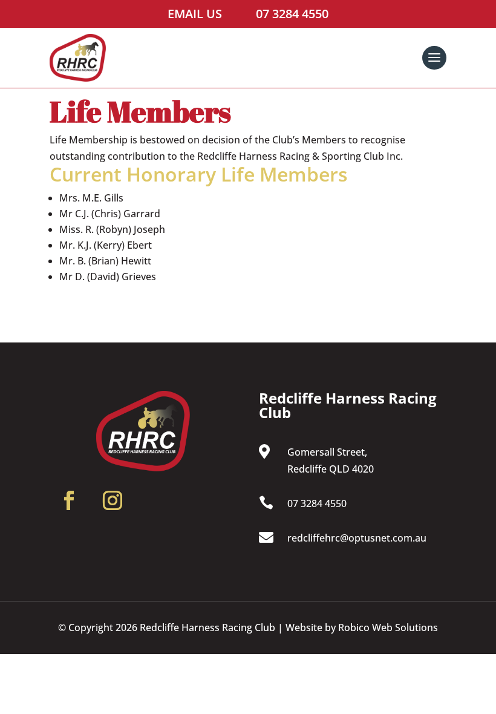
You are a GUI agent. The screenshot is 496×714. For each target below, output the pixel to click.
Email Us (195, 13)
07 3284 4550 (292, 13)
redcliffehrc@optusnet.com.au (356, 538)
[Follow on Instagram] (112, 510)
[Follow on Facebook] (69, 510)
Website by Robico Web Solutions (362, 627)
